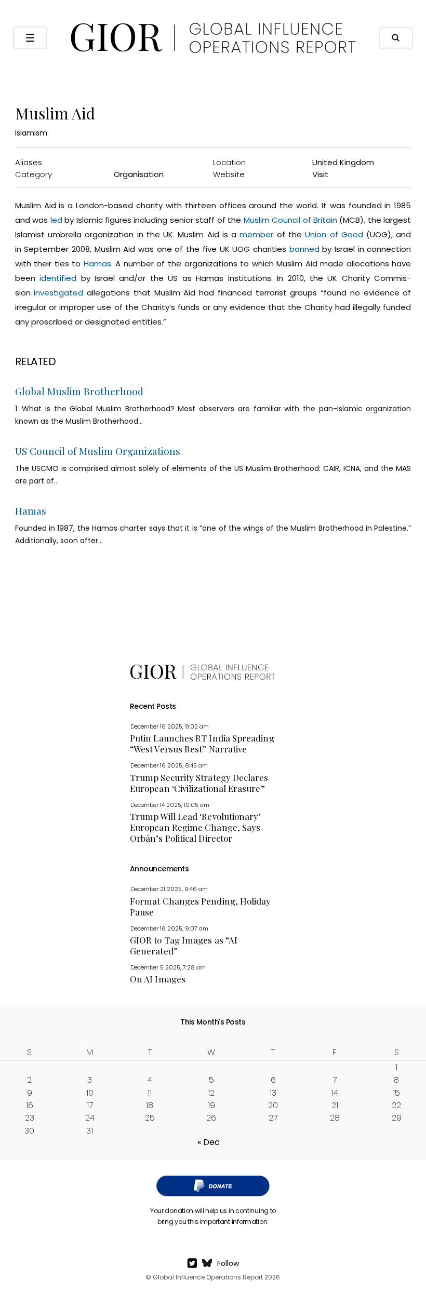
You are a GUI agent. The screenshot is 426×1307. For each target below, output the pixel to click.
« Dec (208, 1142)
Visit (320, 174)
